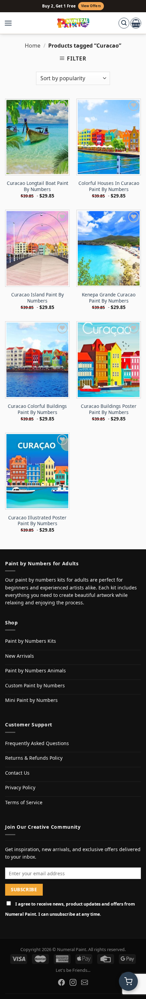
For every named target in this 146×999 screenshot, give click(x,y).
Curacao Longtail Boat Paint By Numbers (37, 186)
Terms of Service (23, 802)
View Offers (91, 6)
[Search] (123, 23)
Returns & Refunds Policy (33, 758)
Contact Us (17, 773)
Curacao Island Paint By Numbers (37, 298)
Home (32, 45)
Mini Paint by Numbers (31, 700)
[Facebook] (61, 982)
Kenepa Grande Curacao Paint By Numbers (108, 298)
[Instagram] (73, 982)
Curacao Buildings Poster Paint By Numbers (108, 409)
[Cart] (135, 23)
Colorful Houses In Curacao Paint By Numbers (108, 186)
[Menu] (11, 23)
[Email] (84, 982)
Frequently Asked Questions (37, 743)
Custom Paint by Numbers (35, 685)
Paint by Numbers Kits (30, 641)
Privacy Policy (20, 787)
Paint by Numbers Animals (35, 670)
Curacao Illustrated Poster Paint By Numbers (37, 521)
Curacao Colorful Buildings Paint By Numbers (37, 409)
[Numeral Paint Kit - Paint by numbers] (73, 23)
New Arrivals (19, 656)
